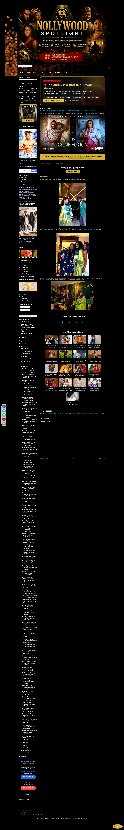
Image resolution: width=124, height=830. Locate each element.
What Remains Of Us (27, 260)
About (42, 72)
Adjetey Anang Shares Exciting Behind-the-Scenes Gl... (29, 500)
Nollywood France (26, 333)
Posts (23, 307)
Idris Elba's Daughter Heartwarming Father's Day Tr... (29, 562)
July (24, 364)
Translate (29, 67)
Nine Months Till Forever (28, 263)
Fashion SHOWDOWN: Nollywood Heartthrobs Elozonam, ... (29, 529)
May (24, 742)
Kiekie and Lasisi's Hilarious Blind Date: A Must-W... (29, 657)
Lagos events (72, 413)
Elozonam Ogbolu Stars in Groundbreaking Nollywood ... (29, 381)
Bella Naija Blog (26, 322)
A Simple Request (26, 274)
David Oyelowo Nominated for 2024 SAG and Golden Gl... (29, 591)
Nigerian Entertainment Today (28, 330)
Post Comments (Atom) (53, 462)
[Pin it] (83, 322)
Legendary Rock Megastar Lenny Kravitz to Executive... (29, 668)
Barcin (72, 818)
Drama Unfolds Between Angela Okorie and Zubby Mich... (29, 488)
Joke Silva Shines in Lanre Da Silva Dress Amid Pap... (29, 387)
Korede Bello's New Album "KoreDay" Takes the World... (28, 398)
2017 (22, 756)
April (24, 745)
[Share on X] (69, 322)
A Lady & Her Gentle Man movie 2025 (28, 92)
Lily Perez (90, 229)
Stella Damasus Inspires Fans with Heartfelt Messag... (29, 663)
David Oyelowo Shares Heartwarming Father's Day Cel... (29, 567)
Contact (65, 72)
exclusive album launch (62, 413)
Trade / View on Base (28, 777)
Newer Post (44, 459)
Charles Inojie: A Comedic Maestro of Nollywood (29, 517)
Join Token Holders (72, 171)
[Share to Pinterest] (51, 411)
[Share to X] (49, 411)
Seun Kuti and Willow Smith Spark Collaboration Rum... (28, 541)
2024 (23, 349)
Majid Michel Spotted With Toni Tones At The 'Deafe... (28, 618)
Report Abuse (24, 800)
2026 (23, 343)
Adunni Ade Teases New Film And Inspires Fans (29, 596)
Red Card (23, 296)
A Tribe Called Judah (28, 97)
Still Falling (24, 294)
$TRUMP (21, 88)
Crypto (50, 72)
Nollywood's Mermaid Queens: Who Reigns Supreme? (29, 472)
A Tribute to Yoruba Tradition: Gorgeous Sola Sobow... (28, 693)
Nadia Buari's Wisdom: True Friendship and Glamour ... (29, 426)
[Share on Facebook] (62, 322)
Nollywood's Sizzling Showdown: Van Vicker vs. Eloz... (28, 674)
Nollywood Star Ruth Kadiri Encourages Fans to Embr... (28, 443)
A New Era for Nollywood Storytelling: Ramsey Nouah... (29, 681)
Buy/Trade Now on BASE (76, 158)
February (25, 750)
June (24, 366)
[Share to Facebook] (50, 411)
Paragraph (24, 177)
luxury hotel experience (94, 413)
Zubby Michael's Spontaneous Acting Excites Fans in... (28, 698)
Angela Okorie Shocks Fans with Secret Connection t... (29, 652)
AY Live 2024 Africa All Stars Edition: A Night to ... (29, 505)
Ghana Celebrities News (28, 327)
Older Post (101, 459)
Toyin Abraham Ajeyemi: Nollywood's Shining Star (29, 601)
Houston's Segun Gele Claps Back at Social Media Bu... (29, 483)
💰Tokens (117, 826)
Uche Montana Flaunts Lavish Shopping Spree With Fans (29, 460)
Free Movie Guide (32, 72)
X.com (23, 182)
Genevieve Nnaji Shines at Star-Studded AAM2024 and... (29, 535)
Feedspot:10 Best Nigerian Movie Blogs (27, 324)
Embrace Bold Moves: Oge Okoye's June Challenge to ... (28, 715)
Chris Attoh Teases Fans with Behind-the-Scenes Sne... (29, 410)
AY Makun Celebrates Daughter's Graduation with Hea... (29, 415)
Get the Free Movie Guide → (53, 100)
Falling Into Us (25, 265)
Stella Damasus (52, 228)
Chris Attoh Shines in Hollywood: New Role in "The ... (29, 586)
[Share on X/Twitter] (4, 411)
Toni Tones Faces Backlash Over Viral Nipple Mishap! (28, 393)
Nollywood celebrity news (52, 415)
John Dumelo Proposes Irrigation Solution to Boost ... (29, 623)
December (26, 351)
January (25, 753)
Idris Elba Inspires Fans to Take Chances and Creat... (29, 511)
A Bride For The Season (28, 276)
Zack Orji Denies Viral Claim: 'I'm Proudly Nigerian (28, 552)
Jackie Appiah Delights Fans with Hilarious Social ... (29, 612)
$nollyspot (34, 88)
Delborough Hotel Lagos (50, 413)
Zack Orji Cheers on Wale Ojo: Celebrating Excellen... (29, 738)
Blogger (85, 818)
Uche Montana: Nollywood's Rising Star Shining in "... (28, 726)
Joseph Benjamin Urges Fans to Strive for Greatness (29, 546)
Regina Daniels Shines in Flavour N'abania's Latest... (29, 421)
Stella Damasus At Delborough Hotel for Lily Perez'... (29, 494)
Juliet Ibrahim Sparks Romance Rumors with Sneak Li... (29, 635)
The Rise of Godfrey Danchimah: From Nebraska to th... (28, 466)
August (25, 361)
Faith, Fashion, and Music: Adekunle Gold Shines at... (29, 376)
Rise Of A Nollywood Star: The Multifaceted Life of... (29, 449)
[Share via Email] (4, 423)
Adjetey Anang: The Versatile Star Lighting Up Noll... (29, 704)
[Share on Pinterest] (4, 419)
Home (21, 72)
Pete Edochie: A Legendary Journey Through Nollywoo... (29, 687)
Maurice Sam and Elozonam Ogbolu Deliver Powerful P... (29, 370)
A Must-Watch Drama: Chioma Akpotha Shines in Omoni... (29, 709)
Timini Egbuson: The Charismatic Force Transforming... (28, 522)
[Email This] (46, 411)
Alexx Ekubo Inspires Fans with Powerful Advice (28, 646)
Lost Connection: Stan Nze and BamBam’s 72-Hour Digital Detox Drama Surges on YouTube (67, 110)
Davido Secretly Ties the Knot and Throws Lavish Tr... (29, 455)
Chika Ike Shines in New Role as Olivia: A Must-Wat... (29, 404)
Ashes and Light (25, 301)
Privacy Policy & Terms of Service (32, 814)
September (26, 359)
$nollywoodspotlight (26, 90)
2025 (23, 346)
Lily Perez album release (82, 413)
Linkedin (23, 184)
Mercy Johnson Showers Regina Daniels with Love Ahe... (28, 579)
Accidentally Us (25, 271)
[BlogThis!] (47, 411)
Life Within (24, 298)
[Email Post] (43, 411)
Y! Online (23, 337)
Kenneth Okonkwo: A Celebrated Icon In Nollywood (28, 432)
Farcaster (23, 179)
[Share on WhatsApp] (76, 322)
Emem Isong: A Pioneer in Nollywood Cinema (29, 557)
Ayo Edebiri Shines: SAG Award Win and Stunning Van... (29, 629)
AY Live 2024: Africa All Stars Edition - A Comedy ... (29, 721)
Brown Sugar (24, 269)
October (25, 356)
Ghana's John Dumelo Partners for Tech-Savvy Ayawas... (28, 477)
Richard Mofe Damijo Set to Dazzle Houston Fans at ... (29, 607)
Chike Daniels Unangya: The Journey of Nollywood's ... (29, 573)
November (26, 353)
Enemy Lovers (25, 267)
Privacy (57, 72)
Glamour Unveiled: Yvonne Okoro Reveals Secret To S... (29, 640)
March (25, 748)
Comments (24, 310)
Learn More (88, 158)
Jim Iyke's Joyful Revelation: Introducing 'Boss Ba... (29, 438)
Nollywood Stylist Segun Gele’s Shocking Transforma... (29, 732)
